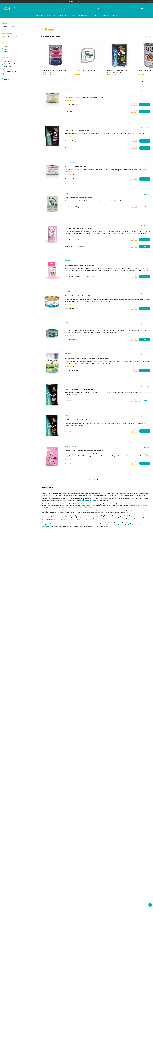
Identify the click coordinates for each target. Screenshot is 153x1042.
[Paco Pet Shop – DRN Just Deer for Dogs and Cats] (55, 55)
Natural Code (70, 90)
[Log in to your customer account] (142, 8)
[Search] (99, 8)
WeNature (7, 66)
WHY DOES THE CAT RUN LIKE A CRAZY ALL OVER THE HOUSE (68, 520)
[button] (146, 37)
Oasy (66, 193)
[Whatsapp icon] (150, 905)
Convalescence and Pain (12, 37)
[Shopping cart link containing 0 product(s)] (145, 8)
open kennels (138, 511)
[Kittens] (56, 29)
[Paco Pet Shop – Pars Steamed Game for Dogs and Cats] (119, 55)
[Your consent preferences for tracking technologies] (150, 1039)
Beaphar (7, 79)
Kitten (6, 49)
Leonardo (7, 69)
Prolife (67, 126)
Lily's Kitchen (8, 61)
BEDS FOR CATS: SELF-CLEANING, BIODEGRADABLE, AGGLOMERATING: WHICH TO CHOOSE (69, 508)
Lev (5, 76)
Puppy (6, 47)
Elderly (6, 52)
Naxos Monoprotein (10, 71)
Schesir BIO (69, 354)
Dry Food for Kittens (8, 29)
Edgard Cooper (70, 446)
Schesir (67, 224)
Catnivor (7, 74)
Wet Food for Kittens (8, 26)
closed (83, 511)
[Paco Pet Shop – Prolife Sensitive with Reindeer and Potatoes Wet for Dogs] (87, 55)
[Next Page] (101, 479)
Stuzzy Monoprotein (10, 64)
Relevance (145, 82)
